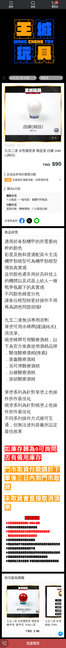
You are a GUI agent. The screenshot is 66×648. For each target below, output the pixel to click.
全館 (8, 179)
